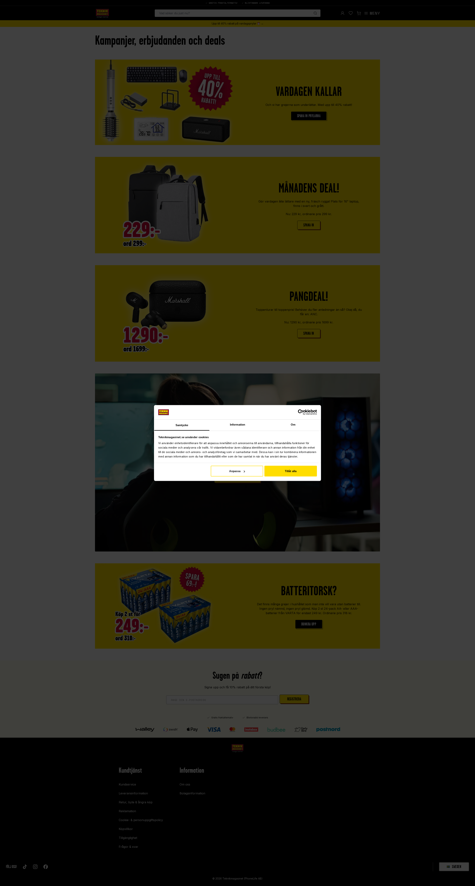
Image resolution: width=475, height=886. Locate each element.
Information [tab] (237, 424)
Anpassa (235, 471)
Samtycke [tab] (182, 424)
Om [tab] (293, 424)
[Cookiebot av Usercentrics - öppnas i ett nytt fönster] (300, 412)
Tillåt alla (291, 471)
